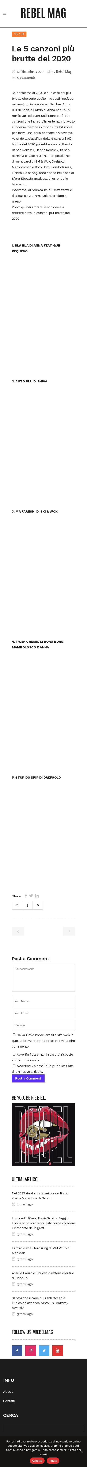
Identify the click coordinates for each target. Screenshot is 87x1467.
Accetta (37, 1460)
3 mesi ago (24, 1234)
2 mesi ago (24, 1204)
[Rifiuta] (82, 1451)
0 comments (26, 78)
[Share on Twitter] (31, 895)
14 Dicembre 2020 (30, 72)
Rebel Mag (64, 72)
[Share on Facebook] (26, 895)
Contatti (9, 1401)
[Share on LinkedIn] (37, 895)
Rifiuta (53, 1460)
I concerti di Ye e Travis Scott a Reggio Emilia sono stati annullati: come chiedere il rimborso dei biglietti (43, 1223)
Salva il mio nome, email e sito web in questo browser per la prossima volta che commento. (43, 1040)
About (7, 1392)
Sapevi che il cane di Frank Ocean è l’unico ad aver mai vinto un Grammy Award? (40, 1303)
